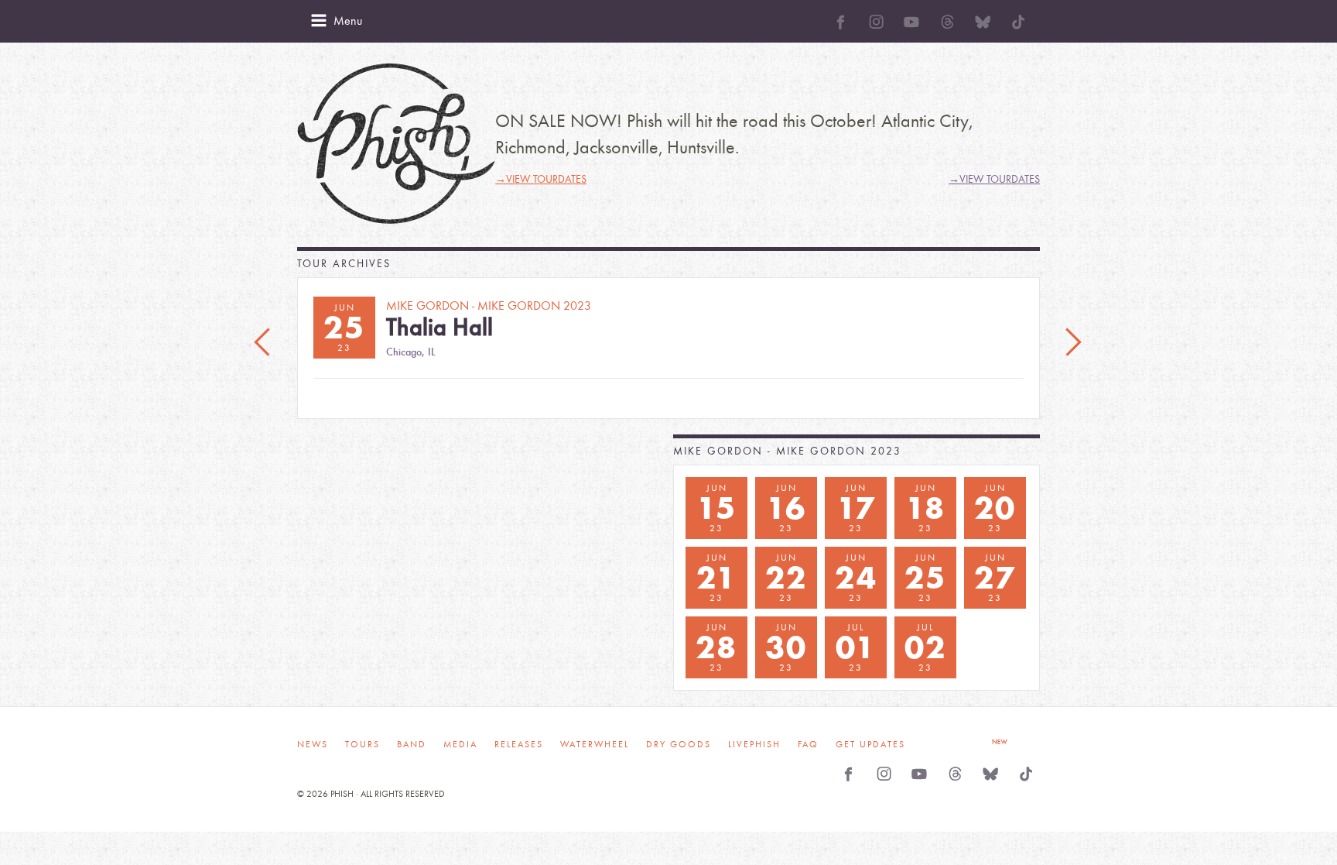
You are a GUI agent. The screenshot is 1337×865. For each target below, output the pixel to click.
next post (1073, 343)
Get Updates (870, 744)
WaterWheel (594, 744)
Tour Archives (344, 263)
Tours (362, 744)
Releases (518, 744)
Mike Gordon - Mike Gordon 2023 (787, 451)
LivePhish (754, 744)
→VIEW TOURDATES (540, 179)
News (312, 744)
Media (460, 744)
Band (411, 744)
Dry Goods (678, 744)
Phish (396, 144)
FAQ (808, 744)
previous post (263, 343)
